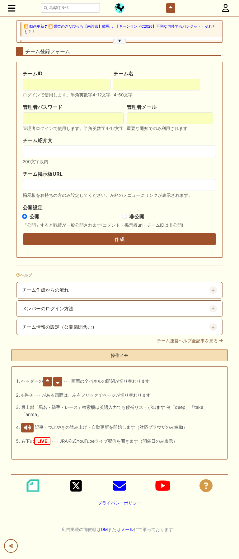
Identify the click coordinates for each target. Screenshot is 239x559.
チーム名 (124, 73)
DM (104, 529)
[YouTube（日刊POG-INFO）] (162, 485)
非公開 (136, 216)
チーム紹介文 (38, 140)
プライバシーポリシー (119, 503)
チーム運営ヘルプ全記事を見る (188, 340)
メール (127, 529)
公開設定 (33, 207)
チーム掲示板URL (43, 174)
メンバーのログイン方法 (47, 309)
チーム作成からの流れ (45, 290)
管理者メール (142, 107)
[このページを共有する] (11, 546)
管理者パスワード (43, 107)
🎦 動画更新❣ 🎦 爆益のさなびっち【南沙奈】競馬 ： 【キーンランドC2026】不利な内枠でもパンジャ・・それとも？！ (120, 29)
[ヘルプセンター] (206, 485)
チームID (33, 73)
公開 (35, 216)
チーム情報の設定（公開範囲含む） (59, 327)
